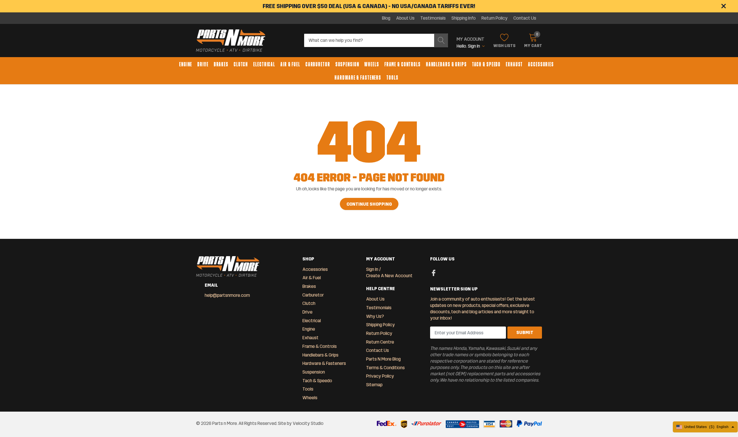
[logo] (230, 40)
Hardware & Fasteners (357, 77)
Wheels (371, 64)
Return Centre (380, 342)
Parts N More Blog (383, 359)
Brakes (221, 64)
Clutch (241, 64)
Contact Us (524, 18)
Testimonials (433, 18)
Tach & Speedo (486, 64)
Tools (392, 77)
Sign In (372, 269)
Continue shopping (369, 204)
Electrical (264, 64)
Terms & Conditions (385, 367)
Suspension (347, 64)
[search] (441, 40)
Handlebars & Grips (446, 64)
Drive (202, 64)
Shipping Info (463, 18)
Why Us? (375, 316)
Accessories (541, 64)
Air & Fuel (290, 64)
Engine (185, 64)
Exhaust (514, 64)
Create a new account (389, 275)
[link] (433, 272)
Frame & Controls (402, 64)
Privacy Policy (380, 376)
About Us (405, 18)
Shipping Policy (380, 324)
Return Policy (494, 18)
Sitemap (374, 384)
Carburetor (317, 64)
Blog (386, 18)
